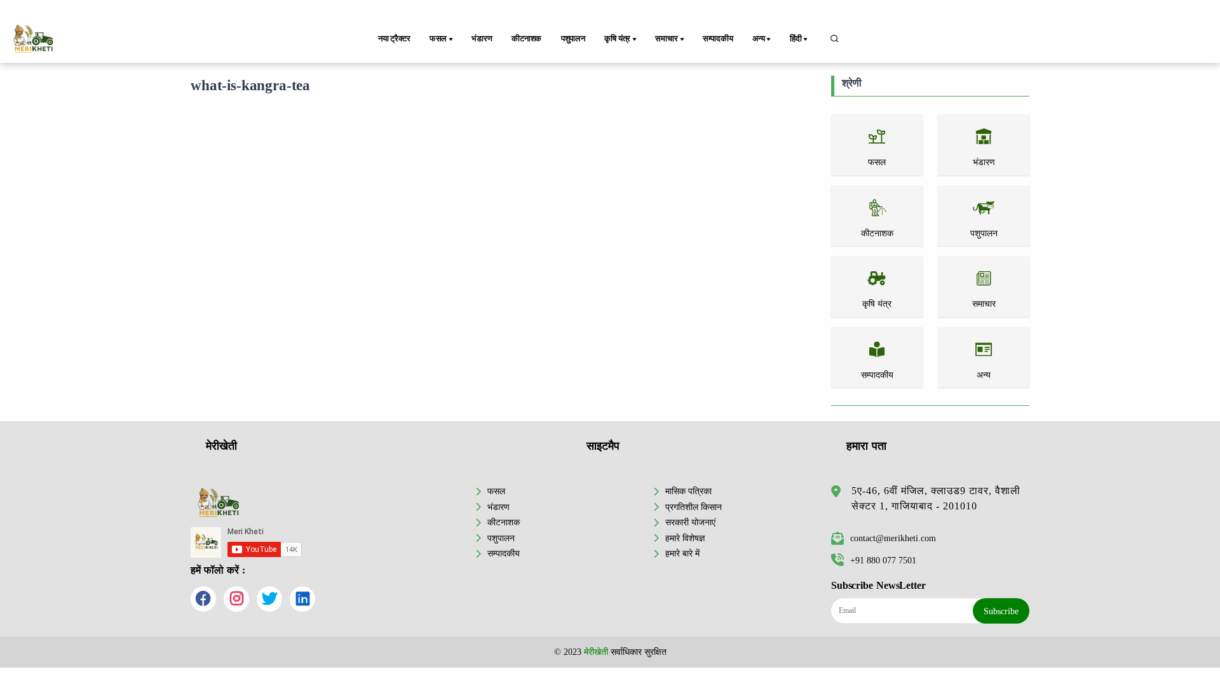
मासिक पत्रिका (688, 491)
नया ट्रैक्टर (394, 38)
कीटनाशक (526, 38)
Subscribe (1001, 611)
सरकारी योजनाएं (690, 522)
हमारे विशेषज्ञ (685, 538)
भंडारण (481, 38)
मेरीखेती (596, 652)
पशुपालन (573, 38)
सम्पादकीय (718, 38)
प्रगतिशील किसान (693, 507)
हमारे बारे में (682, 553)
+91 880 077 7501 (883, 560)
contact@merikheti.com (893, 538)
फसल (496, 491)
